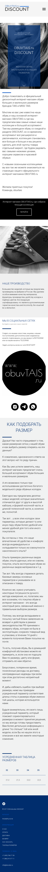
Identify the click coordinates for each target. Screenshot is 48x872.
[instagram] (15, 777)
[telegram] (24, 777)
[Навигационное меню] (44, 9)
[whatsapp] (33, 777)
